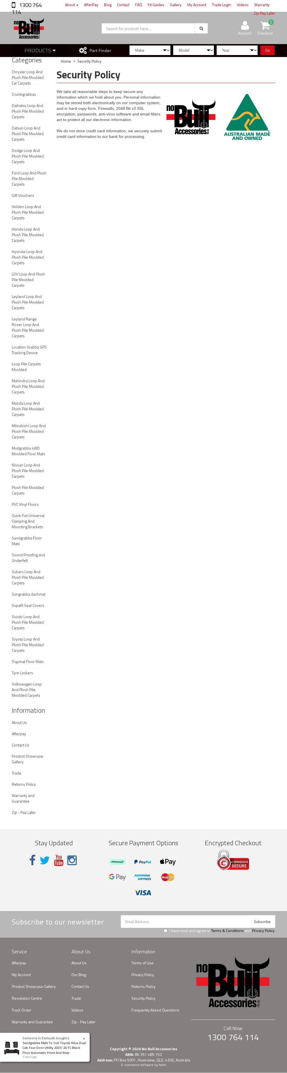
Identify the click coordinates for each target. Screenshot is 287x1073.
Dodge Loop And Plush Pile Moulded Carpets (28, 156)
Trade (16, 773)
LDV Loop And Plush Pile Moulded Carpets (28, 279)
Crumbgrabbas (24, 94)
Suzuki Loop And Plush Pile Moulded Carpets (28, 622)
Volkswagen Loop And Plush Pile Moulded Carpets (27, 689)
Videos (243, 5)
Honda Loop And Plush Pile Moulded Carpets (28, 234)
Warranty (262, 5)
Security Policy (143, 998)
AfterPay (91, 5)
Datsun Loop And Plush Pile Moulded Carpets (28, 133)
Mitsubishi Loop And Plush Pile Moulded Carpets (29, 431)
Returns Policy (24, 784)
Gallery (176, 5)
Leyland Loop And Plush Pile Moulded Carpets (28, 302)
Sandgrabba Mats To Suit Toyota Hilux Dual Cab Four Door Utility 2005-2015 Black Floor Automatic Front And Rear (54, 1047)
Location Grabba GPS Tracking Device (29, 350)
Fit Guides (156, 5)
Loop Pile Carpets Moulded (26, 366)
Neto (162, 1065)
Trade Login (221, 5)
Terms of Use (142, 963)
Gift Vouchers (23, 195)
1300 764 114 (27, 8)
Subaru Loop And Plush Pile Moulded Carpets (28, 577)
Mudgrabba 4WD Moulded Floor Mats (28, 451)
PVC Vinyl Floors (25, 504)
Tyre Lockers (22, 673)
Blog (108, 5)
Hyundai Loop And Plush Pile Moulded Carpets (28, 257)
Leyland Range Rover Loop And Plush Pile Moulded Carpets (28, 327)
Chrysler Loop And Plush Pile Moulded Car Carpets (28, 77)
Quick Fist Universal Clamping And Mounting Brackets (28, 521)
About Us (19, 722)
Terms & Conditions (227, 930)
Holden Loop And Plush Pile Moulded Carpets (28, 212)
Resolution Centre (27, 998)
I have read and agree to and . (222, 930)
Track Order (21, 1010)
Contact (123, 5)
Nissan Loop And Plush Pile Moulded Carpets (28, 470)
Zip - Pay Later (24, 812)
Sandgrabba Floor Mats (27, 540)
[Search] (201, 28)
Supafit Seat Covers (28, 605)
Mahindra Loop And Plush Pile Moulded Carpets (28, 386)
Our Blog (78, 975)
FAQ (138, 5)
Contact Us (20, 745)
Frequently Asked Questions (155, 1010)
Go (267, 50)
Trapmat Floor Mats (28, 661)
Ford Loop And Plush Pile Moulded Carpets (29, 178)
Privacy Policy (263, 930)
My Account (196, 5)
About (70, 5)
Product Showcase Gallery (27, 759)
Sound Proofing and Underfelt (28, 557)
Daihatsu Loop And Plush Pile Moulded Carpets (28, 111)
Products (38, 50)
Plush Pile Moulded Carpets (28, 490)
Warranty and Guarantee (23, 798)
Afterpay (19, 734)
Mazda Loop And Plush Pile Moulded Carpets (28, 408)
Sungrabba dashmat (28, 594)
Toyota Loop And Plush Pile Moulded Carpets (28, 644)
